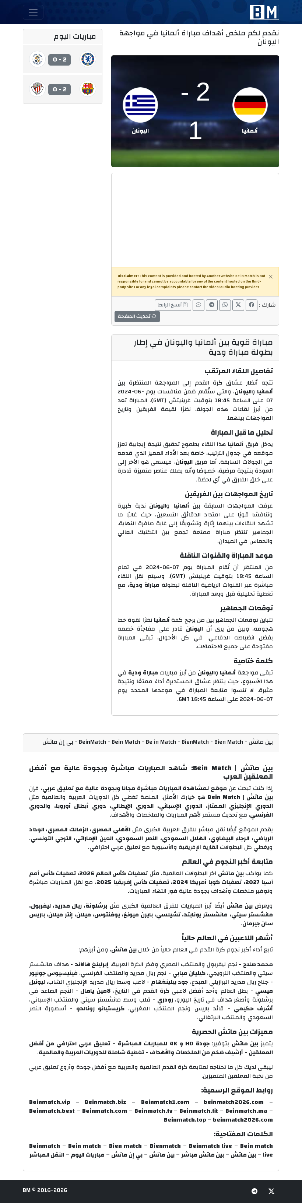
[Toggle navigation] (33, 12)
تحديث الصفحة (134, 316)
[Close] (270, 276)
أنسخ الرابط (170, 305)
